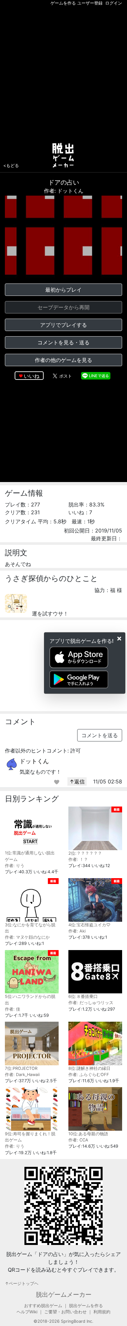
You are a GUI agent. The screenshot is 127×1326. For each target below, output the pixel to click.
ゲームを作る (63, 3)
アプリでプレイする (63, 325)
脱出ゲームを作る (86, 1305)
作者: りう (14, 865)
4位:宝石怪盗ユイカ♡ (89, 924)
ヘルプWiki (27, 1311)
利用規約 (101, 1311)
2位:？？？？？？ (85, 853)
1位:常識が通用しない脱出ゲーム (30, 856)
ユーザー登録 (90, 3)
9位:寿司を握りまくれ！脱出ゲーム (30, 1136)
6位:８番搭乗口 (83, 996)
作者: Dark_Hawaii (22, 1074)
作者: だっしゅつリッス (90, 1002)
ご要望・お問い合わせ (65, 1311)
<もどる (11, 165)
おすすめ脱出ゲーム (43, 1305)
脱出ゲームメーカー (64, 1294)
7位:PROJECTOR (21, 1068)
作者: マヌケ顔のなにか (27, 937)
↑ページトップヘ (21, 1283)
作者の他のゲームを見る (63, 360)
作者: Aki (77, 931)
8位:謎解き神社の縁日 (89, 1068)
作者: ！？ (78, 859)
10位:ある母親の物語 (88, 1133)
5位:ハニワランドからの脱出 (30, 999)
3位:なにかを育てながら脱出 (30, 927)
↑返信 (77, 781)
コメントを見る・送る (63, 342)
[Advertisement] (63, 72)
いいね (31, 376)
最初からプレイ (63, 289)
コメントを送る (99, 735)
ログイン (113, 3)
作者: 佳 (12, 1009)
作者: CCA (78, 1140)
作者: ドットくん (63, 190)
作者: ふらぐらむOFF (88, 1074)
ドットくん (34, 761)
